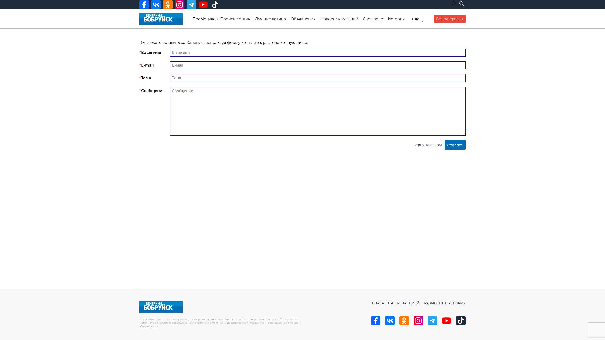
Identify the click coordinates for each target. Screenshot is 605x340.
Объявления (303, 19)
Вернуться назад (427, 145)
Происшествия (235, 19)
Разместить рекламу (445, 303)
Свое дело (373, 19)
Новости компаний (339, 19)
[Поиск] (462, 4)
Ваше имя (151, 52)
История (396, 19)
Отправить (455, 145)
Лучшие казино (270, 19)
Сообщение (153, 91)
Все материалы (449, 19)
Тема (146, 78)
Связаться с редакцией (395, 303)
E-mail (147, 65)
